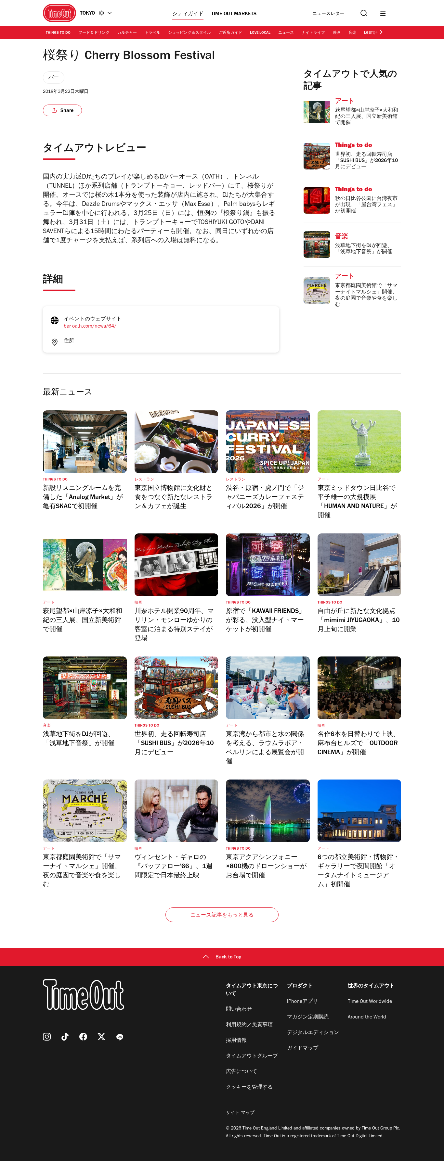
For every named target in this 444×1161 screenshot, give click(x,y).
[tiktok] (65, 1037)
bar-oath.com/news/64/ (90, 326)
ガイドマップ (302, 1048)
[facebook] (83, 1037)
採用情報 (236, 1040)
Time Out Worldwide (370, 1002)
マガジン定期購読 (308, 1017)
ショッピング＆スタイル (189, 33)
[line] (120, 1037)
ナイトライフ (313, 33)
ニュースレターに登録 (328, 14)
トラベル (152, 33)
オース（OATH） (202, 177)
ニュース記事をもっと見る (222, 915)
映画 (337, 33)
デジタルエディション (313, 1033)
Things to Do (58, 33)
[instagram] (47, 1037)
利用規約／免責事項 (249, 1025)
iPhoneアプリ (302, 1002)
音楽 (352, 33)
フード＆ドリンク (94, 33)
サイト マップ (240, 1113)
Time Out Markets (233, 14)
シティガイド (187, 14)
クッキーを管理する (249, 1087)
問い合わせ (239, 1009)
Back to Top (228, 957)
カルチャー (127, 33)
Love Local (260, 33)
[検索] (363, 13)
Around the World (367, 1017)
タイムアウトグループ (252, 1056)
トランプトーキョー (153, 186)
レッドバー (205, 186)
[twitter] (101, 1037)
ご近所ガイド (230, 33)
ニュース (286, 33)
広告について (241, 1072)
